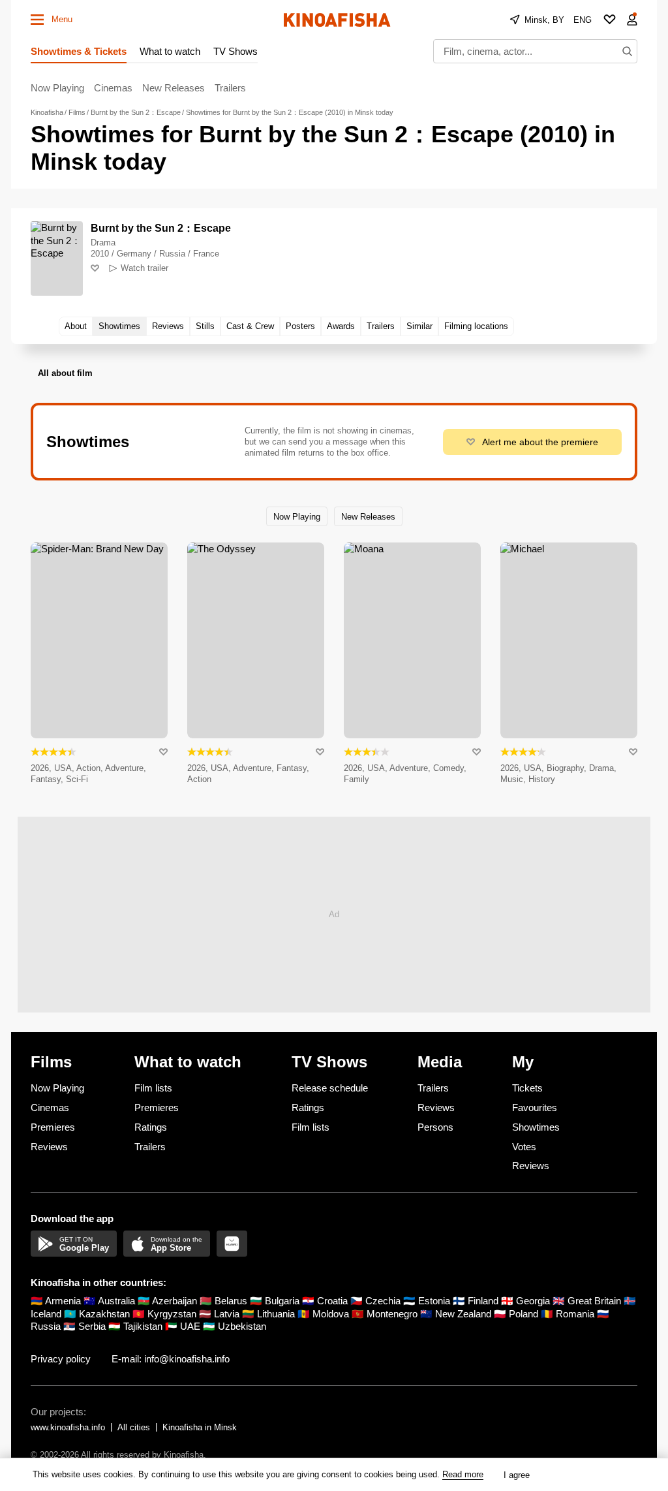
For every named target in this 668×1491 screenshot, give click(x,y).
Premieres (53, 1127)
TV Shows (235, 51)
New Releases (173, 87)
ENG (582, 20)
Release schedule (330, 1087)
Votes (524, 1146)
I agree (517, 1475)
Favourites (534, 1107)
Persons (435, 1127)
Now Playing (57, 87)
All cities (133, 1427)
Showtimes (536, 1127)
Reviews (49, 1146)
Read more (462, 1474)
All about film (65, 373)
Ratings (150, 1127)
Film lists (153, 1087)
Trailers (230, 87)
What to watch (170, 51)
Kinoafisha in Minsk (199, 1427)
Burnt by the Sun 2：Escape (161, 228)
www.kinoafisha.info (68, 1427)
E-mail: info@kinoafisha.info (171, 1358)
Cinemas (113, 87)
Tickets (527, 1087)
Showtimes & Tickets (79, 51)
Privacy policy (61, 1358)
